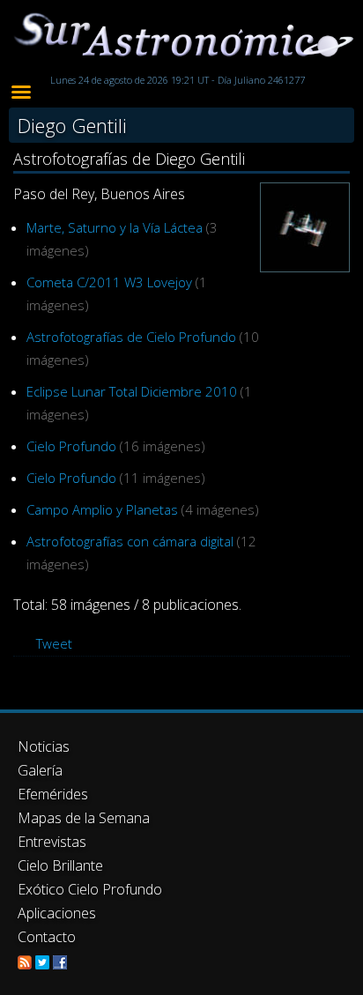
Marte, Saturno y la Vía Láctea (114, 227)
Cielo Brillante (60, 865)
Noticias (44, 746)
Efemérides (53, 794)
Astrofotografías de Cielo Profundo (131, 336)
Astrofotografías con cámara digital (129, 541)
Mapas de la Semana (84, 818)
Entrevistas (52, 841)
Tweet (54, 643)
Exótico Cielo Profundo (90, 889)
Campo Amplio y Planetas (102, 509)
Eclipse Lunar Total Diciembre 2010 (131, 391)
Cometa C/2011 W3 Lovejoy (109, 282)
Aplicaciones (57, 913)
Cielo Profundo (71, 446)
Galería (40, 770)
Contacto (47, 937)
